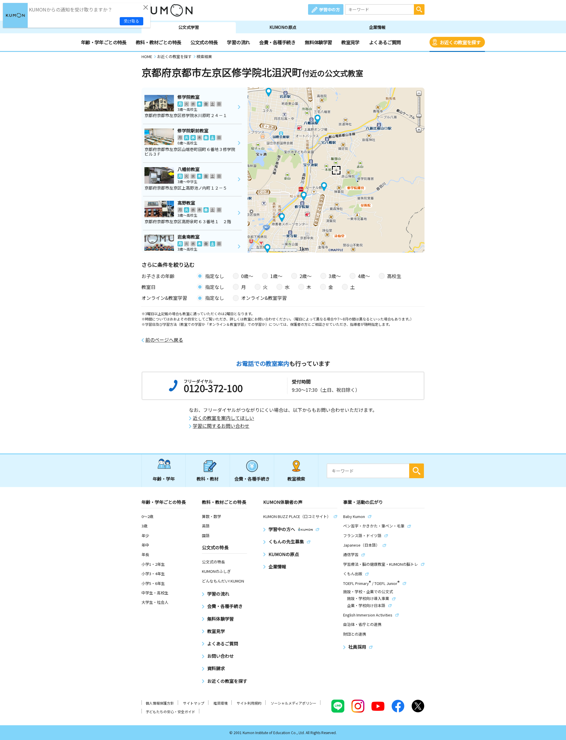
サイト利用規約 (249, 703)
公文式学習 (188, 27)
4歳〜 (364, 275)
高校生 (394, 275)
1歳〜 (276, 275)
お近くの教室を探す (460, 42)
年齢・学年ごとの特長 (103, 42)
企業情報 (377, 27)
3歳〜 (335, 275)
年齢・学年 (164, 479)
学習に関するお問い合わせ (221, 426)
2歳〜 (306, 275)
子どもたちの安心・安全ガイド (170, 711)
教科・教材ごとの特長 (158, 42)
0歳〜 (247, 275)
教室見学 (350, 42)
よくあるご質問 (385, 42)
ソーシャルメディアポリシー (293, 703)
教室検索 (296, 479)
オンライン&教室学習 (264, 297)
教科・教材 (208, 479)
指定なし (214, 275)
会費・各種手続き (277, 42)
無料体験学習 (318, 42)
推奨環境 (220, 703)
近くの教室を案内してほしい (223, 418)
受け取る (131, 21)
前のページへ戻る (164, 340)
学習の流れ (238, 42)
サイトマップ (193, 703)
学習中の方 (329, 9)
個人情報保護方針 (160, 703)
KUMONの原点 (283, 27)
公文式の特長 (204, 42)
